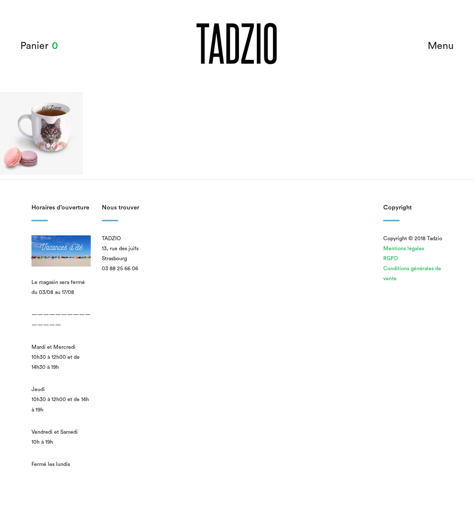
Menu (441, 46)
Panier (34, 46)
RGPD (390, 258)
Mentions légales (403, 248)
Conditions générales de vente (412, 273)
